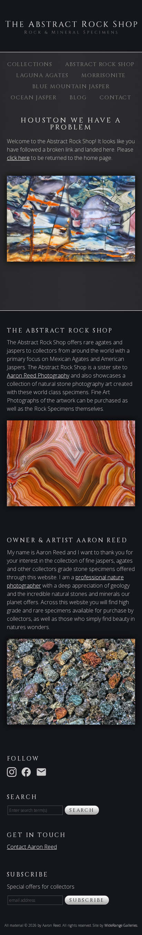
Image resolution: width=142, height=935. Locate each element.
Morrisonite (103, 75)
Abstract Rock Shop (100, 64)
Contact (115, 97)
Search (81, 810)
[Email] (43, 771)
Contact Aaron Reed (32, 847)
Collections (29, 64)
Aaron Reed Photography (38, 375)
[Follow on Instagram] (13, 771)
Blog (78, 97)
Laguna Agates (42, 75)
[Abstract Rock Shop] (71, 30)
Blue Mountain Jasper (71, 86)
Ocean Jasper (34, 97)
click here (18, 158)
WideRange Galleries (120, 925)
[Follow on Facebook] (27, 771)
